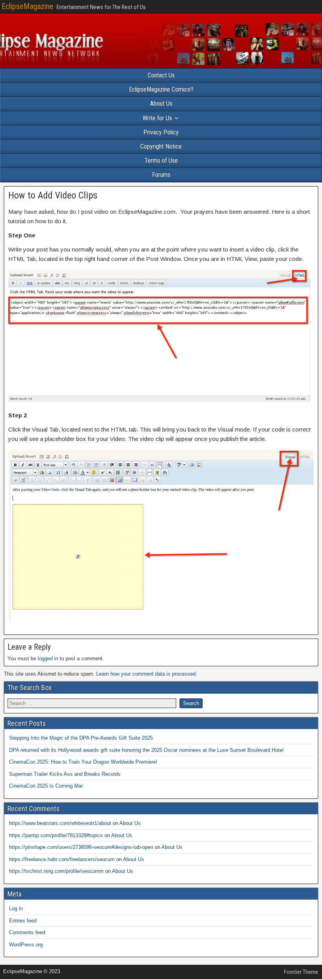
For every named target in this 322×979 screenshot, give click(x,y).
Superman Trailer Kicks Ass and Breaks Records (65, 774)
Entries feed (23, 921)
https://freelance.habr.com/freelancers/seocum (62, 859)
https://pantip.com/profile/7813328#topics (56, 835)
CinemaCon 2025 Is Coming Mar (46, 786)
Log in (16, 908)
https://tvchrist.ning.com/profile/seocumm (56, 871)
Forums (161, 174)
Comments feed (27, 932)
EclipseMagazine (27, 6)
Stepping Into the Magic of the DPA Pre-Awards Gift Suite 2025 (81, 738)
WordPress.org (26, 945)
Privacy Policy (161, 132)
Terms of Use (161, 160)
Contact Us (161, 75)
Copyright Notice (161, 146)
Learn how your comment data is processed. (146, 674)
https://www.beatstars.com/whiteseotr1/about (60, 823)
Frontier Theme (301, 971)
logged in (48, 658)
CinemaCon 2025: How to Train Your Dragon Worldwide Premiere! (83, 762)
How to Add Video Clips (52, 195)
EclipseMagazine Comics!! (161, 89)
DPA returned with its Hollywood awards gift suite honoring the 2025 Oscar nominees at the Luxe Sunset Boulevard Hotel (146, 750)
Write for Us (157, 118)
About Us (161, 103)
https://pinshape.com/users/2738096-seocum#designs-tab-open (81, 847)
